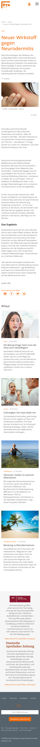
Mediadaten (24, 698)
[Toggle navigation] (37, 3)
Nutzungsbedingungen (12, 728)
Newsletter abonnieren (20, 719)
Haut (3, 31)
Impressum (33, 728)
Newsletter (13, 698)
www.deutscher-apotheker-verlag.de (20, 638)
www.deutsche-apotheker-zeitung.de (20, 684)
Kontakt (33, 698)
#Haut (5, 306)
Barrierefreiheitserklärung (9, 730)
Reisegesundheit (10, 542)
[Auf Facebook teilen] (11, 294)
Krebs (6, 409)
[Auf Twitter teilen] (18, 294)
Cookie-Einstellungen (25, 730)
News (10, 22)
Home (3, 22)
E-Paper (4, 698)
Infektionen (8, 471)
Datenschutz (24, 728)
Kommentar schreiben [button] (10, 290)
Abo (2, 728)
